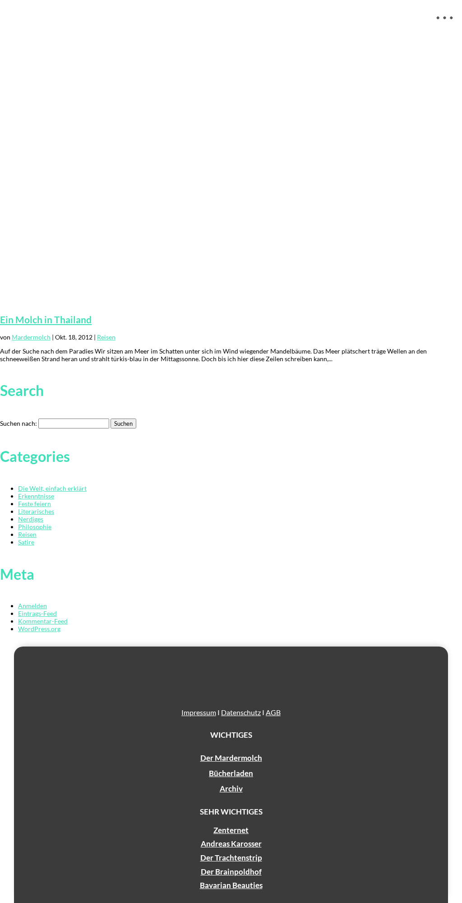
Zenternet (231, 830)
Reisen (106, 337)
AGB (273, 712)
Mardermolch (31, 337)
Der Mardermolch (231, 758)
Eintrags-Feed (37, 613)
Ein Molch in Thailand (46, 319)
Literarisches (36, 511)
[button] (444, 24)
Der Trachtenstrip (231, 857)
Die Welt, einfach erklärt (52, 488)
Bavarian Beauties (231, 885)
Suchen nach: (18, 423)
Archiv (231, 788)
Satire (26, 542)
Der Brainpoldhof (231, 871)
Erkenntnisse (36, 496)
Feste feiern (34, 503)
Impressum (198, 712)
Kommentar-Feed (43, 621)
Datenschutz (241, 712)
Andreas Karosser (231, 843)
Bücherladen (231, 773)
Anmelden (32, 606)
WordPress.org (39, 629)
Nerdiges (30, 519)
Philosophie (34, 527)
